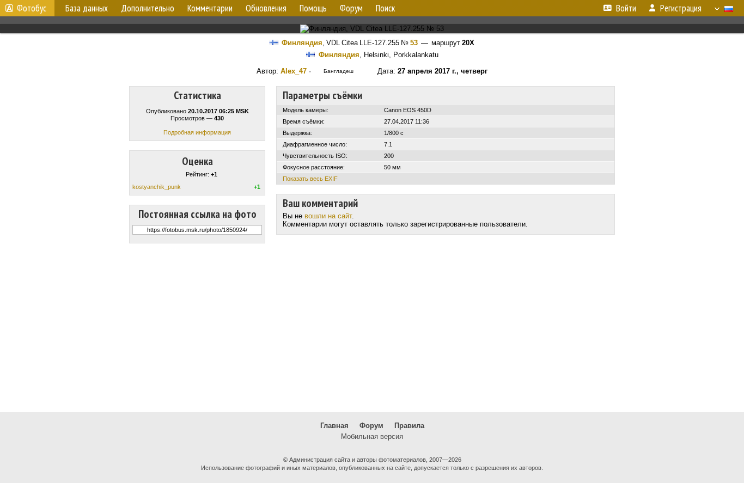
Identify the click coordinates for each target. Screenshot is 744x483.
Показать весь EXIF (310, 178)
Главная (334, 425)
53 (414, 43)
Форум (371, 425)
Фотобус (31, 8)
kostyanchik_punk (156, 187)
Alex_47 (293, 71)
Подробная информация (197, 132)
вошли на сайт (328, 216)
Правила (409, 425)
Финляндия (302, 43)
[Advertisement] (372, 328)
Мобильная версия (372, 436)
